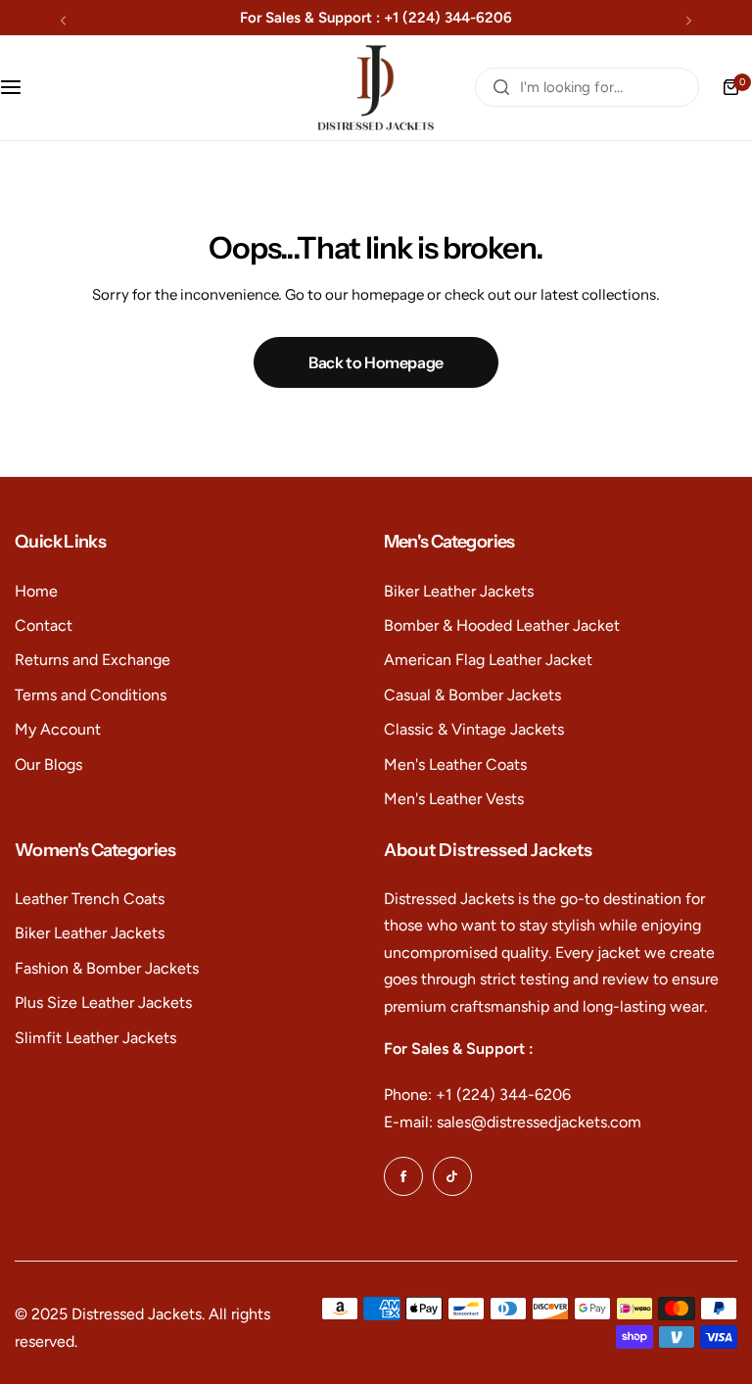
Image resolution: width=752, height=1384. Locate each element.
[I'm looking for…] (501, 87)
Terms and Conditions (90, 695)
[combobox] (587, 87)
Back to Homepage (376, 362)
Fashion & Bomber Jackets (107, 968)
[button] (63, 20)
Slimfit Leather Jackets (95, 1037)
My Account (58, 729)
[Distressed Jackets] (376, 87)
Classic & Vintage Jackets (474, 729)
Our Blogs (48, 764)
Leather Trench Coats (89, 898)
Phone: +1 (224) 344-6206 (477, 1094)
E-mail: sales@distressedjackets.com (512, 1122)
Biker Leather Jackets (459, 591)
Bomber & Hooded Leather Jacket (502, 625)
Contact (43, 625)
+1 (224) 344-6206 (448, 17)
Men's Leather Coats (455, 764)
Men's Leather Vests (454, 798)
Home (36, 591)
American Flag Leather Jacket (488, 659)
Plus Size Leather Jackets (103, 1002)
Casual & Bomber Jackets (472, 695)
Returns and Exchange (92, 659)
